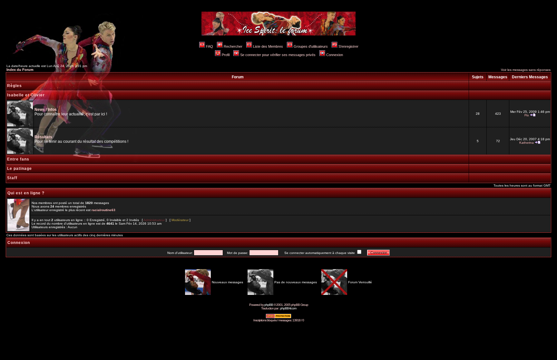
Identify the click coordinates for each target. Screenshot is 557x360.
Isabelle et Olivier (26, 95)
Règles (14, 85)
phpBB (268, 304)
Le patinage (19, 168)
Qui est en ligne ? (25, 193)
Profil (226, 55)
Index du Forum (20, 70)
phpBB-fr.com (288, 308)
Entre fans (18, 159)
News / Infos (45, 109)
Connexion (334, 55)
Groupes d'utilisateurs (311, 46)
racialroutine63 (103, 210)
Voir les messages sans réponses (526, 70)
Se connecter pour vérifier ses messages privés (278, 55)
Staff (12, 178)
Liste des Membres (268, 46)
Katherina (526, 142)
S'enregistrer (348, 46)
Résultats (43, 137)
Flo (526, 115)
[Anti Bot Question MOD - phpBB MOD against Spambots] (278, 317)
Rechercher (233, 46)
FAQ (209, 46)
